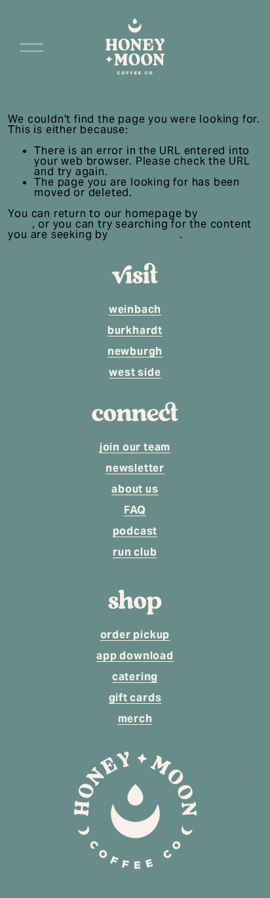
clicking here (145, 234)
